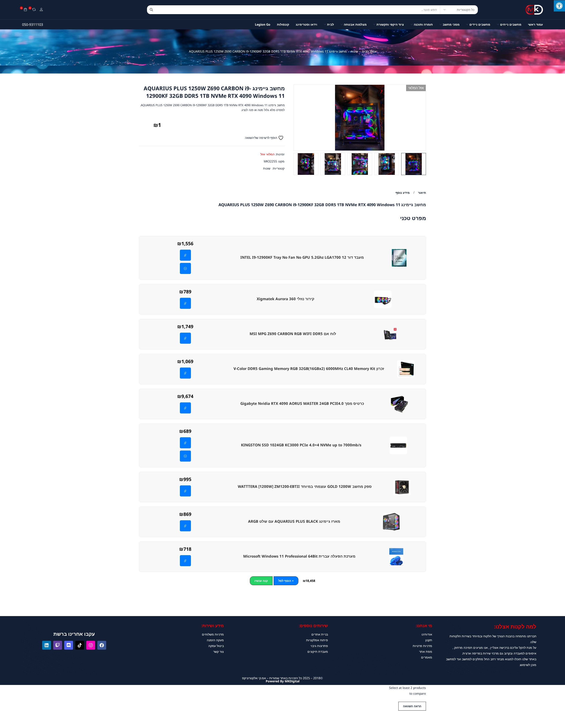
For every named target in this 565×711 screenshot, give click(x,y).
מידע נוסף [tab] (403, 192)
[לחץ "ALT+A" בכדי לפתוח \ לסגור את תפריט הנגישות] (559, 5)
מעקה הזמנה (215, 640)
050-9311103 (32, 24)
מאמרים (426, 657)
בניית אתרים (319, 634)
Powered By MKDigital (282, 681)
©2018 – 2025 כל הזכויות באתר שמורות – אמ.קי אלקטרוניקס (282, 678)
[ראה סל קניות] (25, 10)
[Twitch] (57, 645)
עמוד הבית (369, 51)
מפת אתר (425, 651)
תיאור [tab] (422, 192)
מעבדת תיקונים (317, 651)
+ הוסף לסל (286, 581)
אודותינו (427, 634)
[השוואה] (34, 10)
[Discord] (68, 645)
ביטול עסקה (216, 646)
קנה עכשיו (261, 581)
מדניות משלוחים (213, 634)
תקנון (428, 640)
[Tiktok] (79, 645)
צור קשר (218, 651)
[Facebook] (101, 645)
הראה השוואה (412, 706)
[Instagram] (90, 645)
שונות (354, 51)
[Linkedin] (46, 645)
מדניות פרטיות (422, 646)
